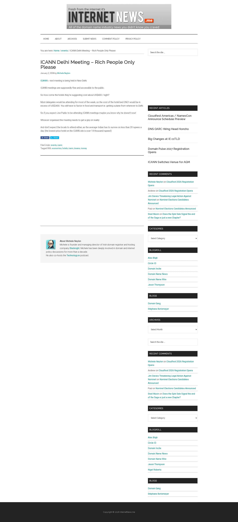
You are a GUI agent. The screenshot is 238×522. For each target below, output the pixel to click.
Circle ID (152, 263)
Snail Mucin (153, 214)
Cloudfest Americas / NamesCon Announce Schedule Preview (169, 117)
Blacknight (74, 248)
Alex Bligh (153, 258)
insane (77, 148)
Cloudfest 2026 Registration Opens (176, 190)
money (84, 148)
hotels (65, 148)
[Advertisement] (92, 191)
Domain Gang (154, 303)
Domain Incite (154, 268)
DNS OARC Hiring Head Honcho (168, 129)
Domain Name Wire (157, 279)
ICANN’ (43, 80)
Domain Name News (158, 274)
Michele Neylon (155, 182)
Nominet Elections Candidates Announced (176, 208)
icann (60, 145)
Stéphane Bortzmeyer (158, 309)
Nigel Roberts (154, 469)
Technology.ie (73, 255)
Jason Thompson (156, 284)
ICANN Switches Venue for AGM (169, 162)
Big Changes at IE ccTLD (164, 139)
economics (57, 148)
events (54, 145)
